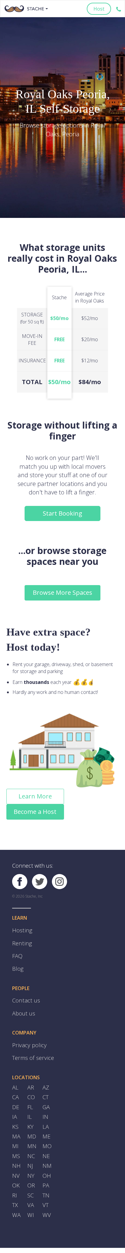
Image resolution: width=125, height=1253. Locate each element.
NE (45, 1134)
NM (46, 1143)
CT (45, 1082)
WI (30, 1186)
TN (45, 1169)
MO (46, 1125)
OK (15, 1160)
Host (98, 8)
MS (15, 1134)
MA (16, 1117)
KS (15, 1108)
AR (30, 1073)
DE (15, 1090)
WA (15, 1186)
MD (31, 1117)
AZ (45, 1073)
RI (14, 1169)
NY (30, 1151)
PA (45, 1160)
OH (46, 1151)
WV (45, 1186)
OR (30, 1160)
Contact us (23, 992)
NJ (29, 1143)
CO (30, 1082)
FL (30, 1090)
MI (15, 1125)
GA (45, 1090)
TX (15, 1178)
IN (45, 1099)
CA (15, 1082)
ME (46, 1117)
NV (15, 1151)
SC (30, 1169)
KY (30, 1108)
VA (30, 1178)
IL (29, 1099)
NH (16, 1143)
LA (45, 1108)
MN (31, 1125)
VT (45, 1178)
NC (30, 1134)
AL (15, 1073)
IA (14, 1099)
